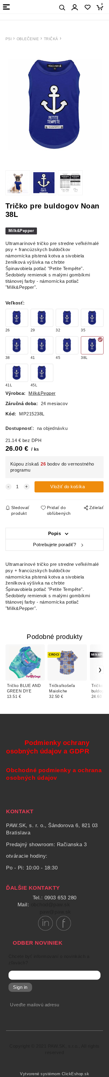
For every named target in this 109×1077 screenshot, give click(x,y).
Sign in (20, 987)
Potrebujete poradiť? (54, 544)
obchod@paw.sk (50, 905)
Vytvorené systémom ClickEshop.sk (54, 1074)
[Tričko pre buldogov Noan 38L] (54, 104)
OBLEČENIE (28, 39)
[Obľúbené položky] (87, 7)
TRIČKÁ (51, 39)
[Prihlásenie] (74, 7)
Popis (54, 533)
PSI (8, 39)
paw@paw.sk (55, 912)
